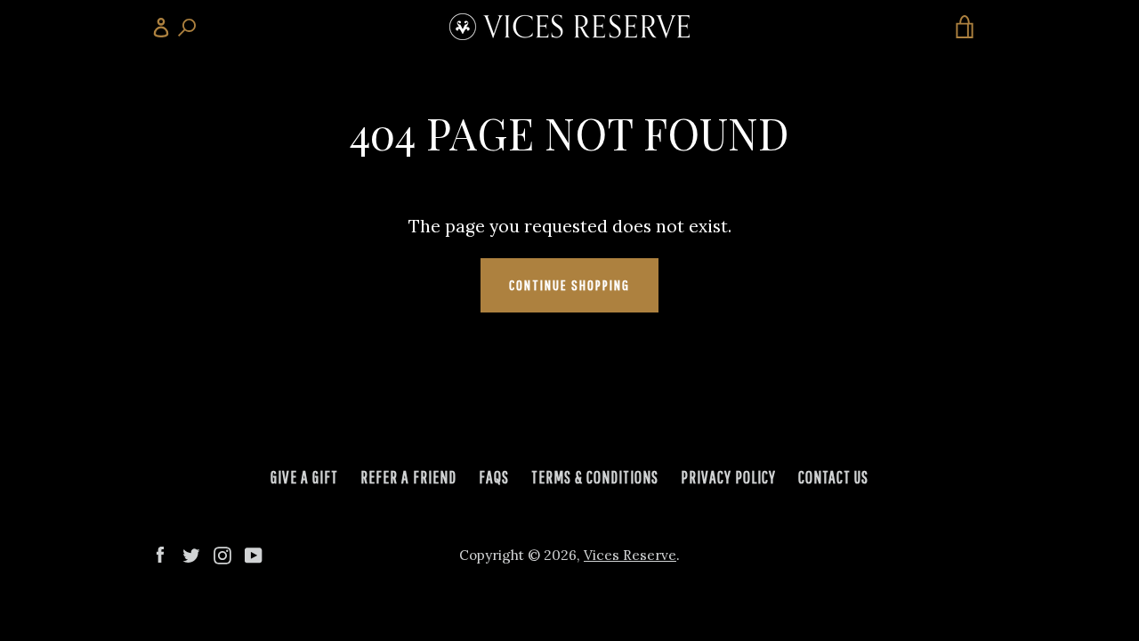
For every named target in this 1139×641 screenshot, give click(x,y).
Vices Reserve (630, 555)
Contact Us (833, 477)
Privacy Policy (728, 477)
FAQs (494, 477)
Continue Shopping (569, 284)
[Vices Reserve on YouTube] (254, 553)
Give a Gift (304, 477)
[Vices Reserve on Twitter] (191, 553)
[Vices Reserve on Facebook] (160, 553)
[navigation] (173, 26)
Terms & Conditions (594, 477)
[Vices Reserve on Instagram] (222, 553)
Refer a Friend (408, 477)
